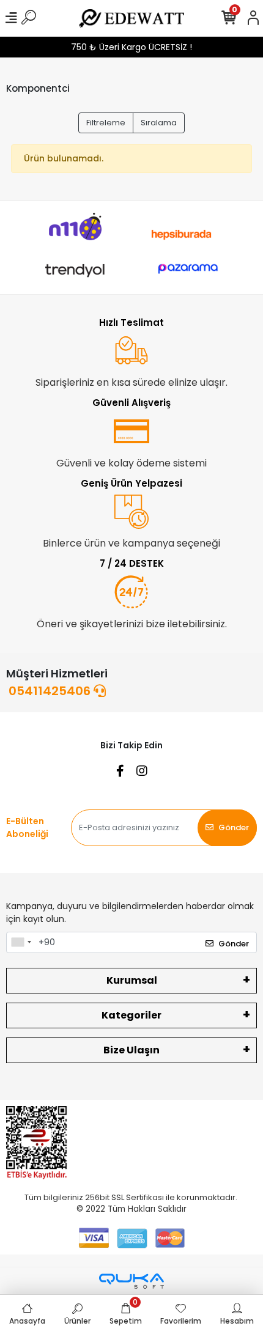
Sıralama (159, 122)
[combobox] (21, 942)
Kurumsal (131, 980)
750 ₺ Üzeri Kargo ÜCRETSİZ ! (131, 47)
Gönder (233, 827)
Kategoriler (131, 1015)
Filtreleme (105, 122)
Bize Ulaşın (131, 1050)
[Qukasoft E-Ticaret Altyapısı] (131, 1281)
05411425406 (51, 690)
